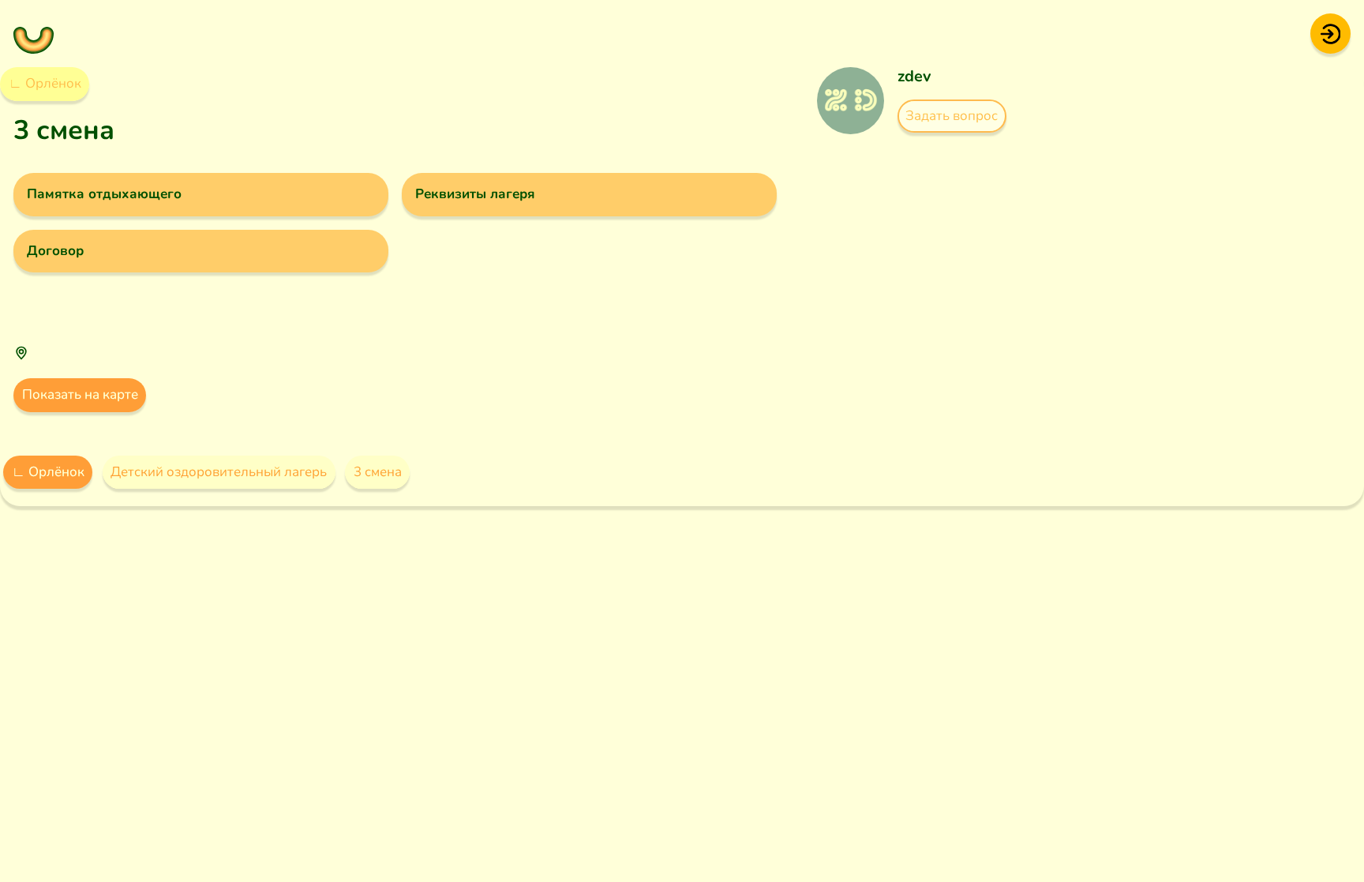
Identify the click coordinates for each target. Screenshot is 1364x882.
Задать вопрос (951, 116)
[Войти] (1330, 33)
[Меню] (33, 33)
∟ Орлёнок (45, 83)
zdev (914, 76)
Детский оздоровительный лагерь (219, 472)
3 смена (378, 472)
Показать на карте (80, 394)
